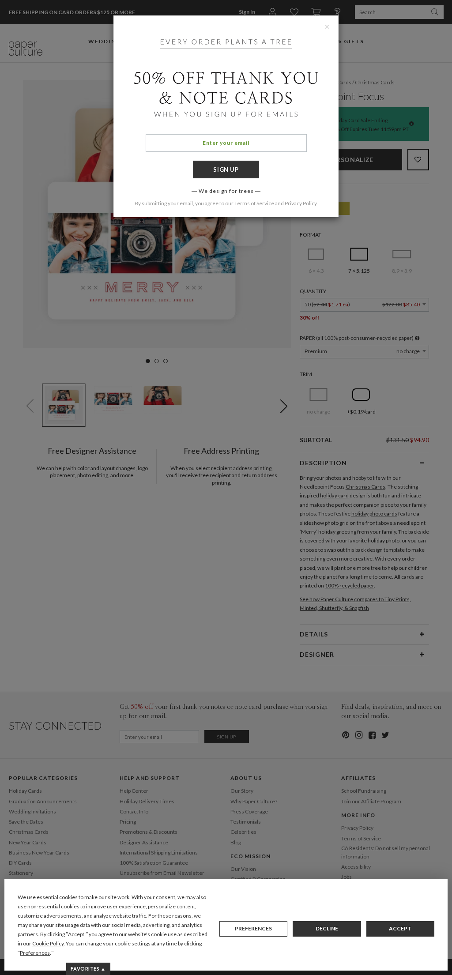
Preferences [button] (35, 952)
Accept (400, 928)
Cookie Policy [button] (48, 943)
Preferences (253, 928)
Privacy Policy (300, 203)
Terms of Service (254, 203)
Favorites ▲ (88, 968)
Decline (327, 928)
